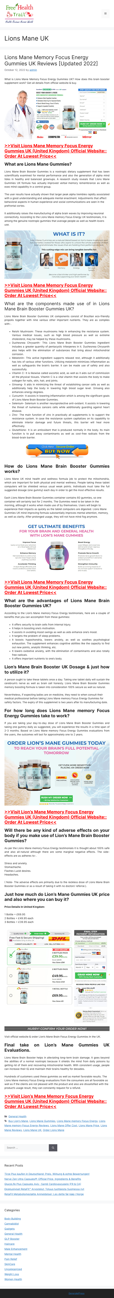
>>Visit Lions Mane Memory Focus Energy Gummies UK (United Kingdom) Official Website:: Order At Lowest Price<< (55, 151)
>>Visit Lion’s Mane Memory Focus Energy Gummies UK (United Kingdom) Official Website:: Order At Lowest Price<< (55, 817)
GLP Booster (11, 1238)
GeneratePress (76, 1293)
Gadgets (9, 1228)
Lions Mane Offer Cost (63, 1125)
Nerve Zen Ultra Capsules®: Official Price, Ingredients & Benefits (42, 1179)
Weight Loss (11, 1274)
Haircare (9, 1243)
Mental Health (12, 1254)
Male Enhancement (15, 1248)
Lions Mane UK (32, 1130)
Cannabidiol (11, 1223)
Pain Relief (10, 1259)
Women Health (13, 1279)
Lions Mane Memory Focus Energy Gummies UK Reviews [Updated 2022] (51, 60)
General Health (17, 1116)
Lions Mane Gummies (42, 1121)
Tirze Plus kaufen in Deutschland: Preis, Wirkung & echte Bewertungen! (47, 1173)
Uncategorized (13, 1269)
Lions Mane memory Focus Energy (77, 1121)
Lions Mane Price (89, 1125)
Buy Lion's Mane (18, 1121)
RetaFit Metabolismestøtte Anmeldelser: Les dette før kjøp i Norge (44, 1194)
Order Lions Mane (53, 1130)
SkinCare (9, 1264)
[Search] (53, 1147)
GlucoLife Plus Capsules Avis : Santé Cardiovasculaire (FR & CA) (42, 1184)
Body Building (12, 1218)
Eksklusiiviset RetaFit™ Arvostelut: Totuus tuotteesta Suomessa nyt (44, 1189)
